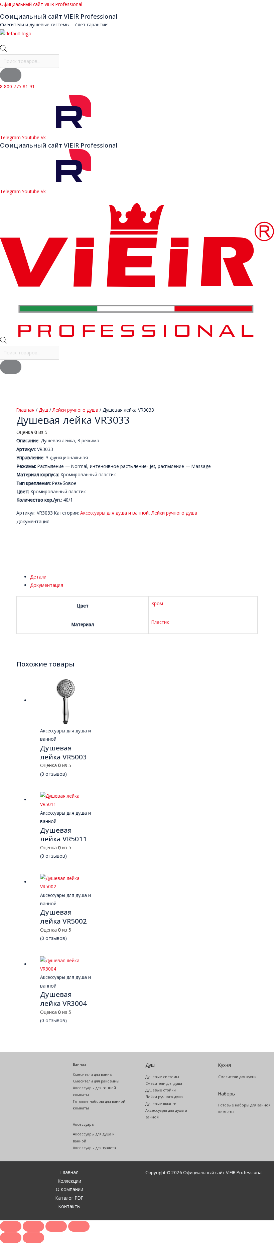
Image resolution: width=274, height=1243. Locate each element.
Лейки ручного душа (75, 410)
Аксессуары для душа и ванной (114, 513)
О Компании (69, 1189)
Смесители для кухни (237, 1076)
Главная (25, 410)
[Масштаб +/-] (10, 1226)
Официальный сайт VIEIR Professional (41, 4)
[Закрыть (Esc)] (79, 1226)
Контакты (69, 1206)
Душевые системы (162, 1076)
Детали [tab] (38, 577)
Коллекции (69, 1181)
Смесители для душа (163, 1083)
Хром (157, 603)
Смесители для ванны (93, 1074)
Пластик (160, 622)
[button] (137, 41)
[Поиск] (10, 75)
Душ (43, 410)
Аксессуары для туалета (94, 1147)
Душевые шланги (160, 1103)
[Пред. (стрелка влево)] (10, 1237)
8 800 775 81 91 (17, 86)
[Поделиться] (56, 1226)
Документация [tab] (46, 585)
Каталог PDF (69, 1198)
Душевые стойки (160, 1089)
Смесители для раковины (96, 1080)
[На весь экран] (33, 1226)
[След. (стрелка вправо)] (33, 1237)
